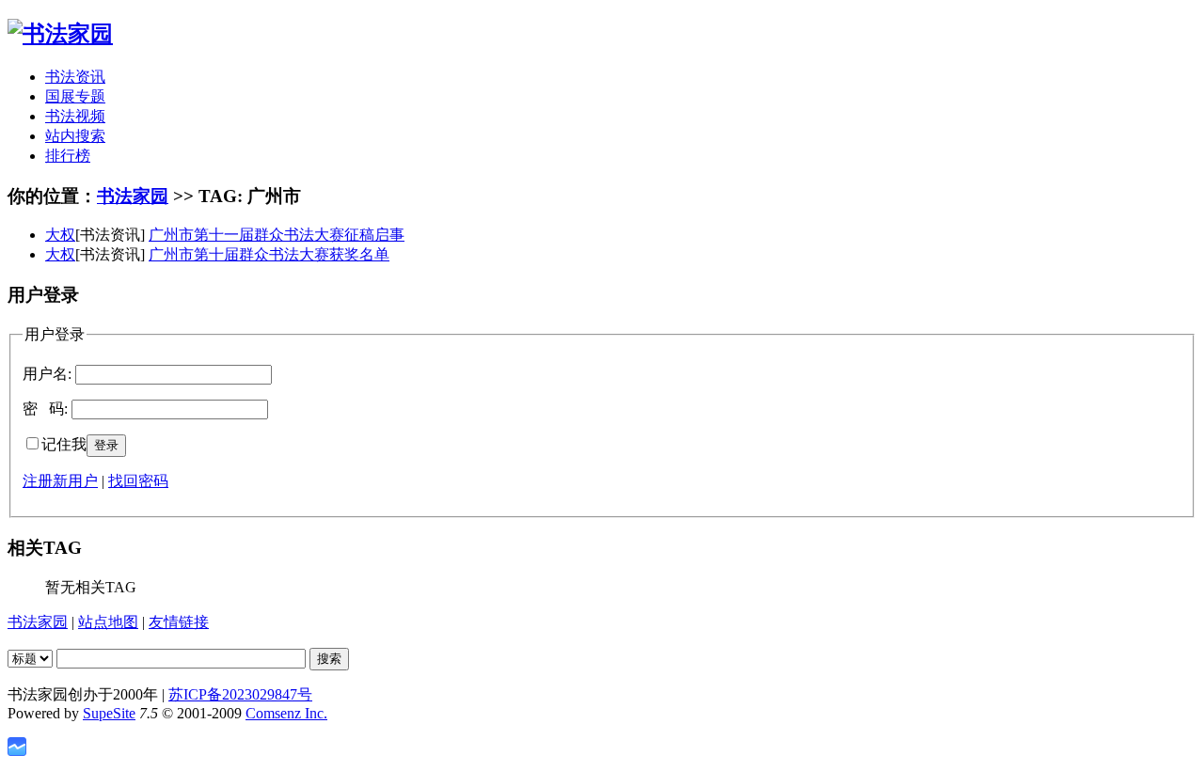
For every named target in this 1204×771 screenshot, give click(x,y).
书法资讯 (75, 77)
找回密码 (138, 481)
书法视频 (75, 116)
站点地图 (108, 622)
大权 (60, 235)
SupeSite (109, 713)
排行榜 (67, 156)
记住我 (64, 444)
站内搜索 (75, 136)
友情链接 (179, 622)
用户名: (47, 374)
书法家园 (132, 196)
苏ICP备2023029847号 (240, 694)
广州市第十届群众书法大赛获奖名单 (269, 254)
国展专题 (75, 96)
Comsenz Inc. (286, 713)
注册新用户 (60, 481)
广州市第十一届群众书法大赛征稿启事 (276, 235)
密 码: (45, 409)
